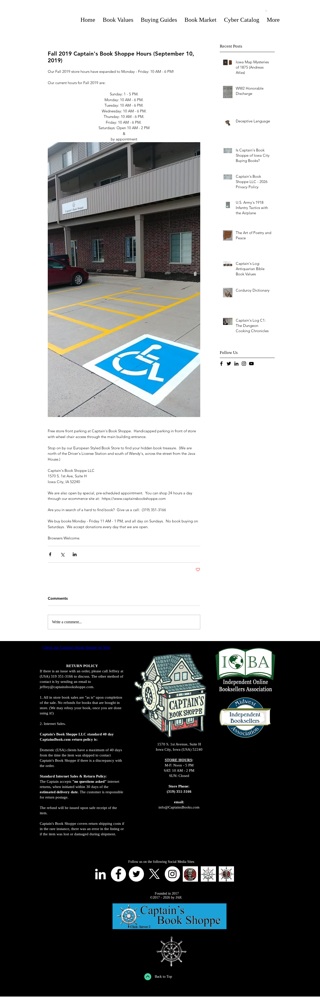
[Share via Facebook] (50, 554)
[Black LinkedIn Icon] (236, 363)
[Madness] (190, 874)
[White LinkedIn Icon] (100, 874)
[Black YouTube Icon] (251, 363)
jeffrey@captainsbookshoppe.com (66, 687)
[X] (154, 874)
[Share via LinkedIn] (74, 554)
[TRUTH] (226, 874)
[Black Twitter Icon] (229, 363)
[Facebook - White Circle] (118, 874)
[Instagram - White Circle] (172, 874)
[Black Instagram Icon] (244, 363)
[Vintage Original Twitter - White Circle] (136, 874)
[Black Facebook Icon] (221, 363)
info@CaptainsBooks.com (179, 807)
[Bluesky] (208, 874)
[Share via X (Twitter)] (62, 554)
